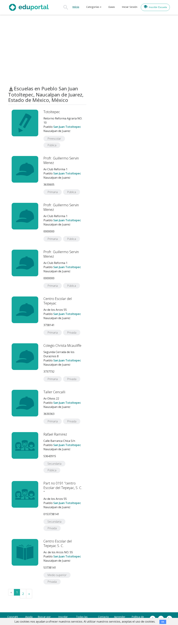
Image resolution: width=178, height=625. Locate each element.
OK (162, 622)
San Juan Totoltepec (67, 127)
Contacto (103, 616)
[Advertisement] (89, 50)
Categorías (92, 7)
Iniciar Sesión (129, 7)
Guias (111, 7)
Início (75, 7)
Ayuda (29, 616)
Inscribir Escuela (158, 7)
